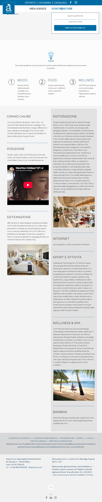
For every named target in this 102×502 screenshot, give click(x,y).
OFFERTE (30, 2)
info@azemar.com (35, 467)
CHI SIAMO (45, 2)
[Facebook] (46, 497)
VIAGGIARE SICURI (67, 438)
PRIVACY (80, 438)
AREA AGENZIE (37, 8)
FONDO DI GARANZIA (38, 441)
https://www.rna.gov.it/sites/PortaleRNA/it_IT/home (73, 475)
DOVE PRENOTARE (62, 8)
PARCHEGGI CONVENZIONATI (60, 441)
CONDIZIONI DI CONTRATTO (19, 438)
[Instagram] (55, 497)
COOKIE (89, 438)
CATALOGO (60, 2)
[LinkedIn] (51, 497)
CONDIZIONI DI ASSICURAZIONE (45, 438)
